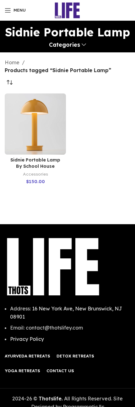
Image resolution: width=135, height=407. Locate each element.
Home (12, 62)
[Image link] (53, 266)
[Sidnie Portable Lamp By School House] (35, 124)
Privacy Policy (27, 339)
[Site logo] (67, 10)
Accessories (35, 174)
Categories (64, 45)
